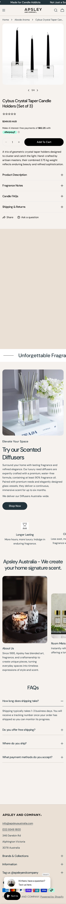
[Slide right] (37, 90)
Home (5, 19)
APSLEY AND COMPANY (25, 896)
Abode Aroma (22, 19)
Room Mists (58, 643)
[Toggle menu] (3, 10)
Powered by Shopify (52, 896)
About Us (8, 648)
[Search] (56, 10)
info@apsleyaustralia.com (17, 823)
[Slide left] (28, 90)
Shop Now (15, 506)
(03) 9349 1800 (11, 829)
